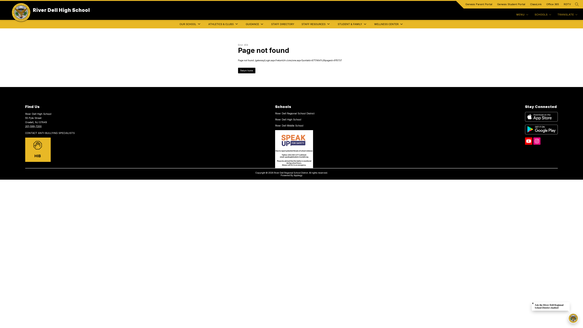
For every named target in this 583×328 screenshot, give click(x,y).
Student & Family (350, 24)
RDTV (567, 4)
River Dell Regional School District (294, 113)
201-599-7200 (33, 126)
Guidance (252, 24)
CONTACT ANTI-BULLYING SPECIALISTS (50, 133)
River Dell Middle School (289, 125)
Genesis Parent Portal (478, 4)
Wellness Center (386, 24)
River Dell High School (288, 119)
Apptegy (298, 175)
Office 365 (552, 4)
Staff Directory (282, 24)
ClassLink (536, 4)
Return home (246, 70)
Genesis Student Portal (511, 4)
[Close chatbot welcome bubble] (533, 303)
